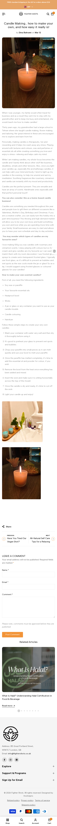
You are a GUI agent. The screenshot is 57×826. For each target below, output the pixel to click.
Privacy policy (27, 800)
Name (5, 570)
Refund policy (13, 800)
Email (5, 582)
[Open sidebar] (54, 251)
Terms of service (42, 800)
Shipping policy (28, 805)
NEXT (48, 535)
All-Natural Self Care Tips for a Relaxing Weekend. (40, 541)
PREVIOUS (10, 535)
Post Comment (13, 634)
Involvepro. (28, 796)
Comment (7, 594)
